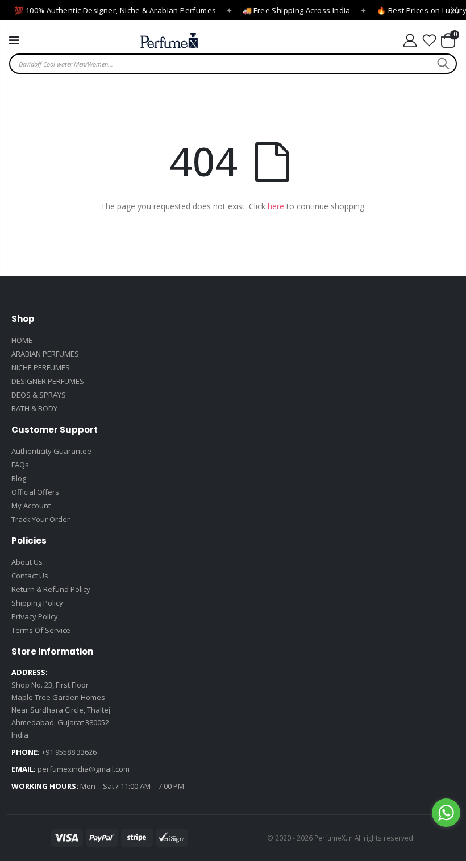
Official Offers (35, 492)
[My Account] (410, 40)
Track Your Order (40, 519)
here (276, 206)
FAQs (20, 465)
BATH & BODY (34, 408)
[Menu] (14, 40)
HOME (21, 340)
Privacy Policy (34, 616)
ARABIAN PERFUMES (45, 354)
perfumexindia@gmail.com (84, 769)
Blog (18, 478)
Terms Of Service (40, 630)
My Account (31, 505)
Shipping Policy (37, 603)
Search (442, 64)
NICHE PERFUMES (40, 367)
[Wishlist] (430, 40)
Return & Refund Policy (50, 589)
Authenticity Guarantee (51, 451)
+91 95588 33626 (69, 752)
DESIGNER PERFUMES (47, 381)
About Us (27, 562)
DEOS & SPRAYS (38, 395)
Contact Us (29, 575)
